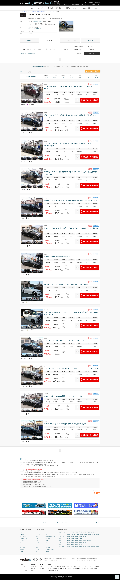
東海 (60, 538)
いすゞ (37, 551)
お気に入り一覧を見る (93, 71)
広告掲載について (76, 568)
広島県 (80, 542)
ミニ (47, 540)
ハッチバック (23, 536)
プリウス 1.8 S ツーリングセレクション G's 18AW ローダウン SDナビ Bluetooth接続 (69, 145)
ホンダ (37, 538)
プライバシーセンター (83, 566)
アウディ (48, 538)
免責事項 (97, 566)
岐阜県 (72, 538)
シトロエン (48, 547)
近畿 (60, 540)
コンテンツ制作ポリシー (53, 568)
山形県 (88, 532)
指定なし (81, 46)
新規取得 (91, 2)
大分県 (84, 546)
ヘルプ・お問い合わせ (53, 570)
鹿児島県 (93, 546)
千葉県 (81, 534)
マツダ (37, 542)
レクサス (38, 534)
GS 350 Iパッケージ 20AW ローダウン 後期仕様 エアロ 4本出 (66, 284)
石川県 (80, 536)
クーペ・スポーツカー (25, 545)
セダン (21, 532)
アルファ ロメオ (50, 549)
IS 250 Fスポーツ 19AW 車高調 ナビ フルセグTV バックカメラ (65, 396)
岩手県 (76, 532)
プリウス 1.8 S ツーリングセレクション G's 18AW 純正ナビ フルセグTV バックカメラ (71, 116)
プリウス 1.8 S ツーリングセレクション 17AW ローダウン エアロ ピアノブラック (71, 368)
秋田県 (84, 532)
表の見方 (24, 459)
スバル (37, 545)
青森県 (72, 532)
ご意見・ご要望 (93, 568)
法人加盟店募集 (85, 568)
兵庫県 (72, 540)
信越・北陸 (61, 536)
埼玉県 (77, 534)
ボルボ (47, 551)
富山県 (76, 536)
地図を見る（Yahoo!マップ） (35, 28)
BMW (47, 534)
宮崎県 (88, 546)
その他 (21, 551)
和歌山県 (89, 540)
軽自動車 (22, 549)
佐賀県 (72, 546)
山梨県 (97, 534)
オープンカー (23, 547)
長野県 (72, 536)
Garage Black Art (51, 11)
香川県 (72, 544)
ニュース (75, 8)
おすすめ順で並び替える (30, 76)
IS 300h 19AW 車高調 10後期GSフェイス (58, 256)
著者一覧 (62, 568)
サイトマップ (68, 568)
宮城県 (80, 532)
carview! (21, 11)
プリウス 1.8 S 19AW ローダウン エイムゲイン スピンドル (64, 340)
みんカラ (42, 568)
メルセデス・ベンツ (50, 532)
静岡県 (76, 538)
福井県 (84, 536)
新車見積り (59, 8)
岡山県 (76, 542)
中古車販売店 (33, 11)
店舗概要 (29, 40)
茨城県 (85, 534)
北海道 (68, 532)
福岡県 (68, 546)
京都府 (76, 540)
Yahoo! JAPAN (97, 2)
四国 (60, 544)
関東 (60, 534)
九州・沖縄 (61, 546)
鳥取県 (68, 542)
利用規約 (91, 566)
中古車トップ (26, 11)
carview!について (52, 566)
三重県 (80, 538)
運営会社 (59, 566)
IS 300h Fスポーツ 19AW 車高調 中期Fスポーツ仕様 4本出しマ (65, 424)
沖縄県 (97, 546)
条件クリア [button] (79, 53)
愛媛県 (76, 544)
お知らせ (64, 566)
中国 (60, 542)
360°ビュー (32, 8)
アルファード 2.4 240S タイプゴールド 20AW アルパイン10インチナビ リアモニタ (71, 229)
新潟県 (68, 536)
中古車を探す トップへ (47, 522)
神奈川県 (73, 534)
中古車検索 (50, 8)
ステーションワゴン (24, 538)
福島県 (92, 532)
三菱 (37, 540)
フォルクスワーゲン (50, 536)
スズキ (37, 547)
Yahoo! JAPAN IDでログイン (37, 66)
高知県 (80, 544)
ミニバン (22, 534)
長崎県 (76, 546)
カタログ (40, 8)
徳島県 (68, 544)
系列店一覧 (90, 40)
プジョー (48, 545)
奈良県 (84, 540)
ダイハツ (38, 549)
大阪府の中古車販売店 (41, 11)
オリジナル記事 (86, 8)
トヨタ (37, 532)
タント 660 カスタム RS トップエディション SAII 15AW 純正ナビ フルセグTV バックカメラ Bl (71, 313)
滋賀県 (80, 540)
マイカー (96, 8)
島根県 (72, 542)
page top (97, 522)
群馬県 (93, 534)
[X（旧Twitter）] (37, 559)
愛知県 (68, 538)
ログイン (87, 2)
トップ (23, 8)
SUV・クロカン (23, 542)
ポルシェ (48, 542)
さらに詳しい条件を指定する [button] (28, 53)
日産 (37, 536)
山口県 (84, 542)
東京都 (68, 534)
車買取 (68, 8)
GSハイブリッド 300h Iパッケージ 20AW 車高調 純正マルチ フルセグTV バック (70, 200)
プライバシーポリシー (72, 566)
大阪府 (68, 540)
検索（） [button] (92, 53)
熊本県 (80, 546)
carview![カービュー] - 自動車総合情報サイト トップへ (66, 522)
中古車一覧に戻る (96, 490)
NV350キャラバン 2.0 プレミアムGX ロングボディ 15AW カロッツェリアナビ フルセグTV (71, 173)
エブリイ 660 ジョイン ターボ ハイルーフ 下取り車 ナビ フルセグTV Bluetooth (68, 88)
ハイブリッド (23, 540)
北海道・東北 (62, 532)
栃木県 (89, 534)
